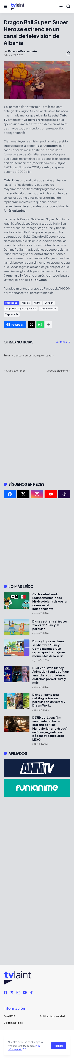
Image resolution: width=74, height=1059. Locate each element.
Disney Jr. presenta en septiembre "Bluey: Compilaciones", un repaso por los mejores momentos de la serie (49, 648)
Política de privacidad (52, 1016)
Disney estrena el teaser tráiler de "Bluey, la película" (49, 625)
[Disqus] (37, 427)
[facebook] (10, 494)
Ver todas (61, 341)
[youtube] (51, 494)
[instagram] (37, 494)
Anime (37, 302)
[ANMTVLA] (37, 768)
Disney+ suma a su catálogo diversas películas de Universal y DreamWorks (48, 700)
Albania (26, 302)
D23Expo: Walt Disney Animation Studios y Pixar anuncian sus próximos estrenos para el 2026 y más (50, 675)
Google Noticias (13, 1022)
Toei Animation (48, 308)
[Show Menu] (5, 6)
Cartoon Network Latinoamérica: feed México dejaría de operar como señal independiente (50, 601)
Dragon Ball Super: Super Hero (20, 308)
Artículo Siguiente (57, 370)
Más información (24, 1047)
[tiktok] (64, 494)
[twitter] (23, 494)
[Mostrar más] (48, 324)
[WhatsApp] (40, 324)
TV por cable (11, 314)
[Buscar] (68, 6)
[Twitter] (31, 324)
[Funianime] (37, 788)
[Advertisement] (37, 541)
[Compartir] (66, 53)
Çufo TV (49, 302)
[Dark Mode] (61, 6)
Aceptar (58, 1045)
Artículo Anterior (15, 370)
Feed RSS (9, 1016)
